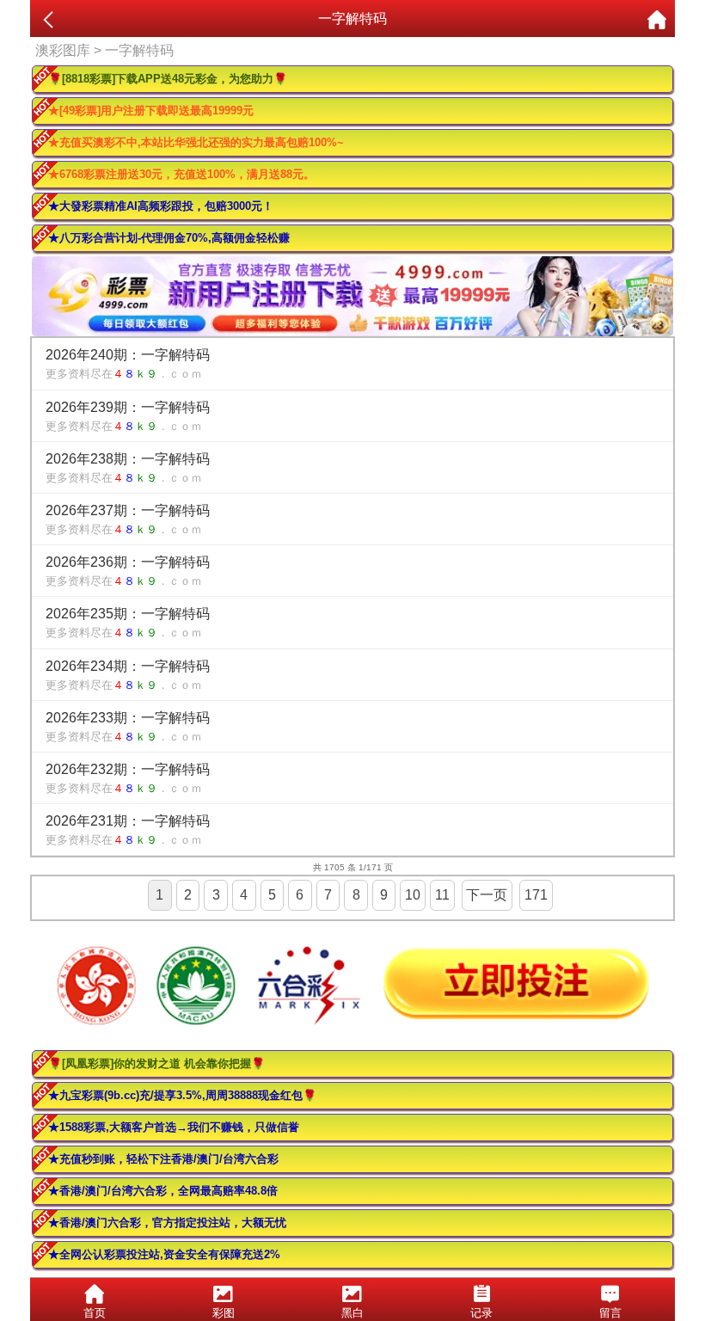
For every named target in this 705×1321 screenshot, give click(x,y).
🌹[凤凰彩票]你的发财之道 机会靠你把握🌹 (156, 1063)
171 (536, 895)
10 (412, 895)
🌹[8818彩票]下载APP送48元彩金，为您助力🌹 (167, 78)
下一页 (486, 895)
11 (442, 895)
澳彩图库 (62, 50)
